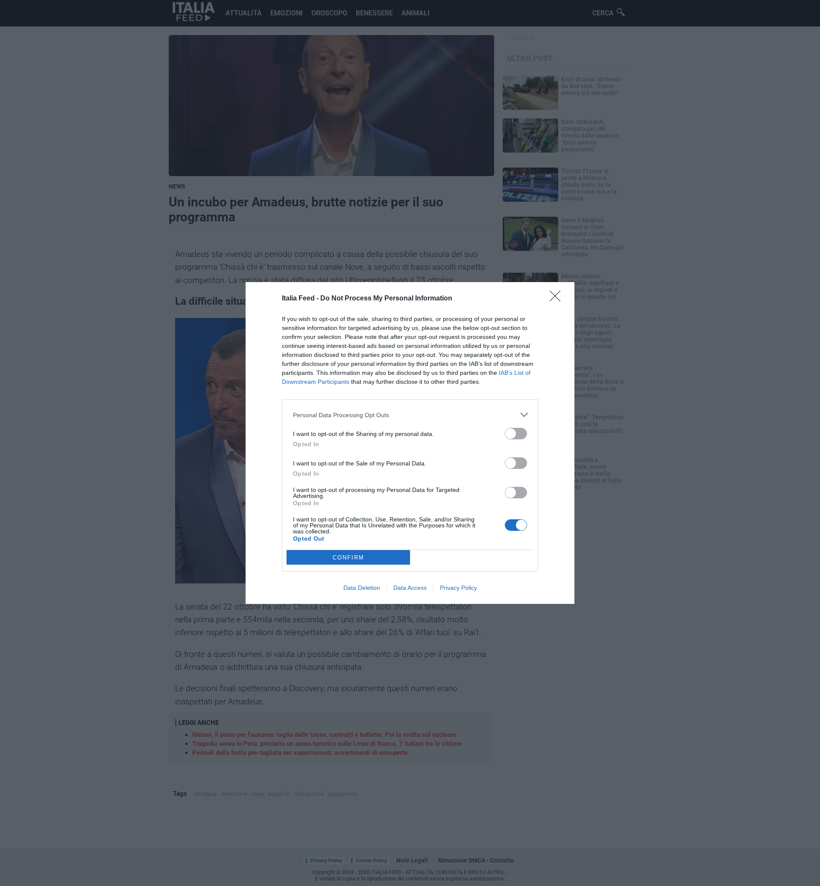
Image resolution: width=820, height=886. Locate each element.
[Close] (558, 299)
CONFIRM (348, 557)
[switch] (516, 433)
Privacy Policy (458, 587)
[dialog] (410, 443)
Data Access (410, 587)
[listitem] (410, 414)
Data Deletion (361, 587)
